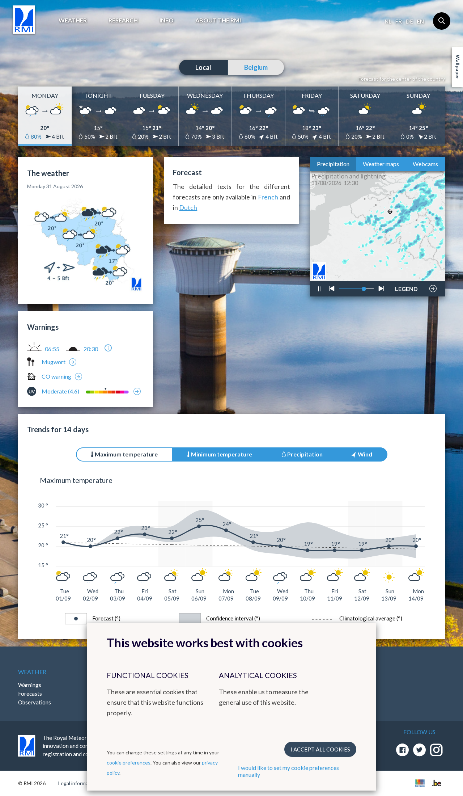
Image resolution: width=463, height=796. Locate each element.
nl (388, 21)
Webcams (425, 163)
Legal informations (79, 783)
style (402, 270)
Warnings (29, 685)
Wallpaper (458, 67)
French (268, 197)
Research (123, 20)
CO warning (56, 376)
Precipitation (333, 163)
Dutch (188, 207)
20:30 (91, 349)
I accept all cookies (320, 749)
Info (167, 20)
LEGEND (406, 286)
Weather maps (381, 163)
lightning (405, 267)
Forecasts (30, 693)
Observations (34, 702)
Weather (73, 20)
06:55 (52, 349)
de (409, 21)
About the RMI (218, 20)
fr (398, 21)
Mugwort (53, 361)
